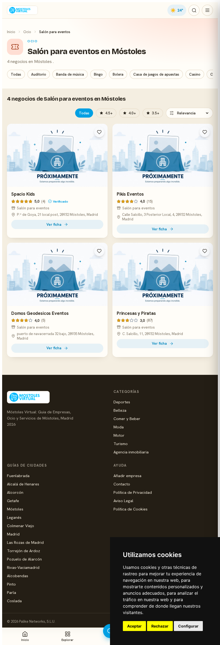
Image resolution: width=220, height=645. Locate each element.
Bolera (118, 74)
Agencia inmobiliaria (131, 451)
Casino (194, 74)
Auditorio (38, 74)
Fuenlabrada (18, 475)
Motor (118, 435)
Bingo (98, 74)
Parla (11, 592)
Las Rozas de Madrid (25, 542)
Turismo (120, 443)
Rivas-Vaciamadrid (23, 567)
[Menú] (207, 10)
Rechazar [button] (159, 626)
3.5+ (155, 113)
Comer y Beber (126, 418)
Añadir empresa (127, 475)
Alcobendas (17, 575)
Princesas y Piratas (136, 313)
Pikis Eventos (130, 194)
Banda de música (70, 74)
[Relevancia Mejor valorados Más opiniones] (189, 113)
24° (176, 10)
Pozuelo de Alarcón (24, 559)
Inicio (11, 31)
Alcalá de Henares (23, 484)
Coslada (14, 600)
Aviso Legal (123, 500)
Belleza (119, 410)
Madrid (13, 534)
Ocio (27, 31)
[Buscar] (194, 10)
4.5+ (109, 113)
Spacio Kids (23, 194)
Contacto (121, 484)
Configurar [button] (188, 626)
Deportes (121, 401)
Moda (118, 426)
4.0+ (132, 113)
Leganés (14, 517)
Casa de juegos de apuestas (156, 74)
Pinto (11, 584)
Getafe (13, 500)
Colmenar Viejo (20, 525)
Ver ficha (53, 224)
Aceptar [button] (134, 626)
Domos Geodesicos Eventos (40, 313)
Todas (16, 74)
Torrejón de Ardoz (23, 550)
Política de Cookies (130, 509)
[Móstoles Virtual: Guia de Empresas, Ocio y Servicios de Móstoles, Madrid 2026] (22, 10)
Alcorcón (15, 492)
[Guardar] (99, 132)
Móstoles (15, 509)
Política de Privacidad (132, 492)
